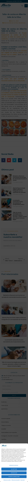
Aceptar (14, 469)
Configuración (14, 476)
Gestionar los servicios (13, 465)
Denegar (14, 473)
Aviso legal (22, 480)
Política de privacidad (15, 480)
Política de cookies (7, 480)
